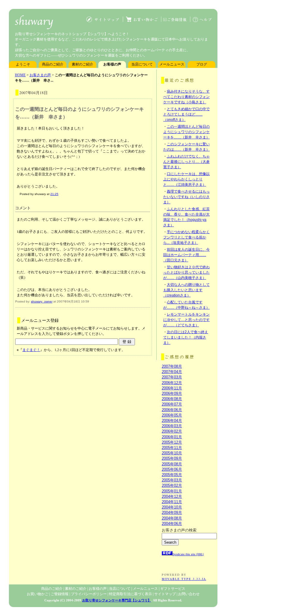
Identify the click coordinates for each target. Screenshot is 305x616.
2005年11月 (172, 447)
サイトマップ (165, 594)
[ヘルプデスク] (202, 22)
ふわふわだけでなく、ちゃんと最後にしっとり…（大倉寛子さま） (186, 161)
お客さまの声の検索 (179, 530)
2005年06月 (172, 469)
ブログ (201, 64)
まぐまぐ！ (31, 349)
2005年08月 (172, 464)
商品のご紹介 (52, 64)
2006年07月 (172, 404)
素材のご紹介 (82, 64)
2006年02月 (172, 431)
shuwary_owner (41, 301)
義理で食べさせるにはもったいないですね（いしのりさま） (186, 196)
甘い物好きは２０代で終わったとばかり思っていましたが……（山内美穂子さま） (186, 272)
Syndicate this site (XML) (188, 554)
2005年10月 (172, 453)
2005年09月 (172, 458)
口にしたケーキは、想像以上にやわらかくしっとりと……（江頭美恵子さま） (186, 179)
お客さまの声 (40, 75)
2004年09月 (172, 512)
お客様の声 (98, 589)
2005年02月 (172, 485)
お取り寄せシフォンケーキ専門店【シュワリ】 (116, 600)
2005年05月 (172, 474)
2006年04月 (172, 420)
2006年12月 (172, 382)
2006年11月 (172, 388)
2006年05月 (172, 415)
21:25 (54, 194)
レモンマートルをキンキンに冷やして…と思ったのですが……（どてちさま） (186, 319)
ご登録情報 (60, 594)
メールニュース (171, 64)
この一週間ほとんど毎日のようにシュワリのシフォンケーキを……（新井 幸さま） (186, 131)
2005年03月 (172, 480)
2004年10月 (172, 507)
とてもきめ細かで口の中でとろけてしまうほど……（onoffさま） (186, 114)
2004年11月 (172, 502)
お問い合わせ (189, 594)
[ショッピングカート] (141, 22)
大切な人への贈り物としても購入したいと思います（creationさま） (186, 290)
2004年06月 (172, 523)
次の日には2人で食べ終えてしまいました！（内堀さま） (185, 337)
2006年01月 (172, 437)
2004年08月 (172, 518)
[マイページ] (173, 22)
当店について (142, 64)
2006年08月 (172, 399)
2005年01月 (172, 491)
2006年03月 (172, 426)
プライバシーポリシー (89, 594)
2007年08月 (172, 366)
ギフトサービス (172, 589)
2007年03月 (172, 377)
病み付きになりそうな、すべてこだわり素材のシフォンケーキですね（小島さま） (186, 96)
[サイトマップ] (104, 22)
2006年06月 (172, 410)
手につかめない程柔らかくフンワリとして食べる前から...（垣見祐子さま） (186, 237)
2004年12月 (172, 496)
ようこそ (23, 64)
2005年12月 (172, 442)
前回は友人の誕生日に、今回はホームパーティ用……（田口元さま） (186, 254)
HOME (20, 75)
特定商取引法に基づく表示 (130, 594)
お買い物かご (37, 594)
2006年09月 (172, 393)
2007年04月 (172, 371)
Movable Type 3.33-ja (184, 579)
